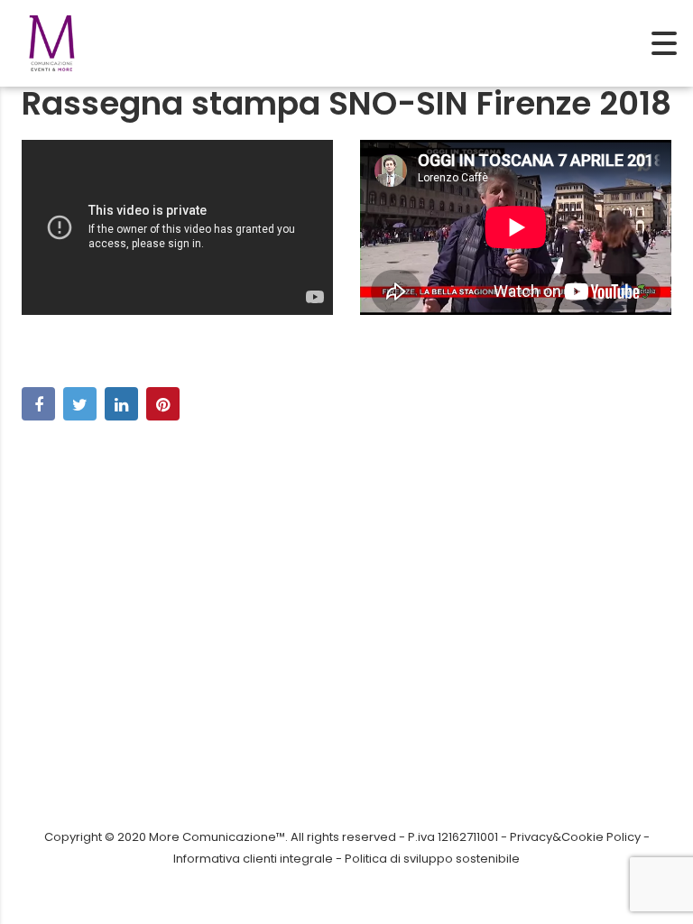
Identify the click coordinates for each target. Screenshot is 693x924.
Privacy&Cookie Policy (575, 836)
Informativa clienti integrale (253, 858)
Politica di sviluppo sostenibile (432, 858)
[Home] (52, 42)
